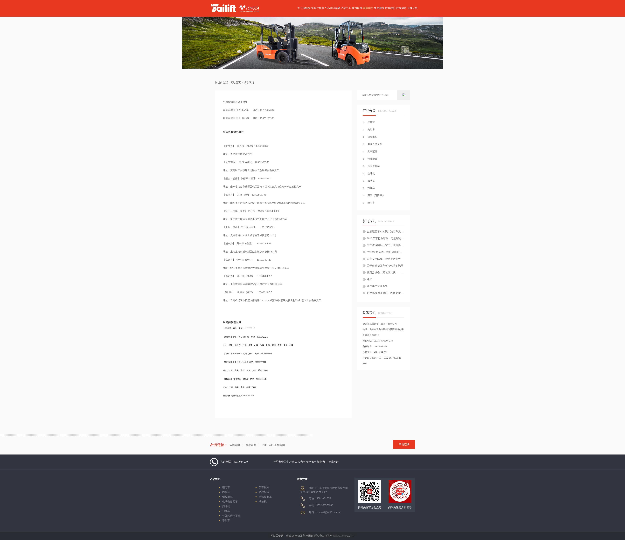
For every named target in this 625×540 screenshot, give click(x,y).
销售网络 (368, 8)
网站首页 (235, 82)
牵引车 (226, 520)
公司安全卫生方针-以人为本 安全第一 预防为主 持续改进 (306, 461)
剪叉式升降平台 (231, 515)
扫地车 (226, 511)
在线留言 (401, 8)
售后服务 (379, 8)
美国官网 (234, 445)
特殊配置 (264, 492)
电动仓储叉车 (230, 501)
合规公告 (412, 8)
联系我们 (390, 8)
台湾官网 (251, 445)
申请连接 (404, 444)
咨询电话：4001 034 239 (234, 461)
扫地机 (226, 506)
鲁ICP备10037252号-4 (343, 536)
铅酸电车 (227, 496)
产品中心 (346, 8)
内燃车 (226, 492)
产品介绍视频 (332, 8)
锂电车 (226, 487)
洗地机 (263, 501)
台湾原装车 (265, 496)
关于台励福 (303, 8)
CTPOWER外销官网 (273, 445)
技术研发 (357, 8)
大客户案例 (317, 8)
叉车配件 (264, 487)
